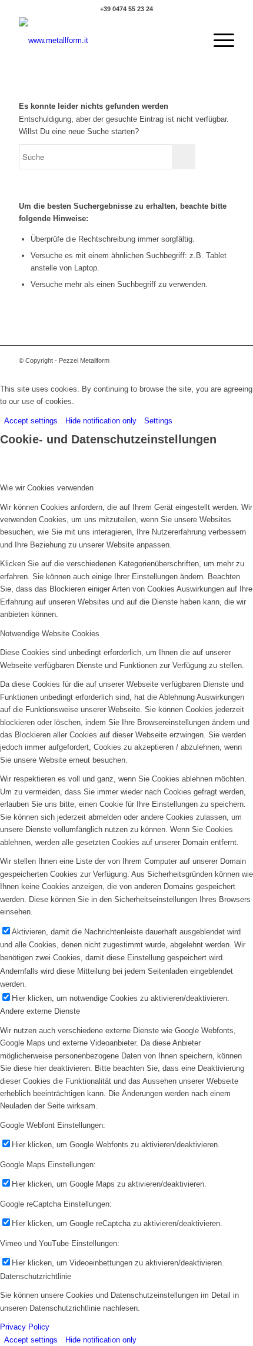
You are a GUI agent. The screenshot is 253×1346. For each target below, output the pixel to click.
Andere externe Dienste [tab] (40, 1011)
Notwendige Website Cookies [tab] (49, 633)
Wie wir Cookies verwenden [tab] (47, 487)
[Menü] (218, 40)
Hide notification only (101, 420)
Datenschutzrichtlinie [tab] (35, 1276)
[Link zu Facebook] (225, 360)
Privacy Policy (24, 1326)
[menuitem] (218, 40)
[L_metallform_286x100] (105, 40)
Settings (158, 420)
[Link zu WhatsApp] (208, 360)
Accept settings (31, 420)
